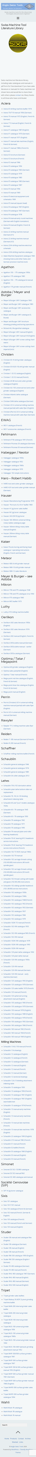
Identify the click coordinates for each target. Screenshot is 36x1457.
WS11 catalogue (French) (13, 425)
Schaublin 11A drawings (12, 1050)
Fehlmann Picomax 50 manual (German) (18, 447)
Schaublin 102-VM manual (13, 937)
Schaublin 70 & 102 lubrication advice (17, 785)
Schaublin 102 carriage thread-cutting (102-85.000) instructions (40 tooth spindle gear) (18, 862)
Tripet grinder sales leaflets (14, 1296)
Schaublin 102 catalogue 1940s (15, 896)
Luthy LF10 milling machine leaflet (16, 612)
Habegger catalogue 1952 (13, 462)
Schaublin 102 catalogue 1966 (15, 915)
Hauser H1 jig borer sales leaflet (16, 508)
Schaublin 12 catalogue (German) (16, 1062)
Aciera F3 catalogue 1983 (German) (16, 181)
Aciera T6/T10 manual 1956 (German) (17, 113)
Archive (28, 1438)
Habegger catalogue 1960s (14, 465)
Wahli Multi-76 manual (12, 1415)
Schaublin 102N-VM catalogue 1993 (17, 944)
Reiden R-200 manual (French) (15, 743)
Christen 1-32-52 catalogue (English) (17, 373)
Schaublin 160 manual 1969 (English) (17, 1037)
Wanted (15, 1442)
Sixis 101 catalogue (11, 1201)
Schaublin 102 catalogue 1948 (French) (18, 900)
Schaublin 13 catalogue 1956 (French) (17, 1091)
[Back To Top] (18, 1432)
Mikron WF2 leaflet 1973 (13, 601)
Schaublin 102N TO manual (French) (17, 923)
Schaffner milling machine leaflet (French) (19, 754)
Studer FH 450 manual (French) (15, 1270)
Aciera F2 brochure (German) (14, 155)
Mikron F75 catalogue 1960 (14, 598)
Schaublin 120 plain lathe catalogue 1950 (19, 952)
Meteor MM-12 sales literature (15, 571)
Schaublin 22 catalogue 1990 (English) (18, 1136)
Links (21, 1442)
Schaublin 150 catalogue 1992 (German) (18, 1021)
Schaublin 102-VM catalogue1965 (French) (19, 933)
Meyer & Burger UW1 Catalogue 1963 (18, 300)
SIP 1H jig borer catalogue (13, 1191)
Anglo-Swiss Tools (17, 1446)
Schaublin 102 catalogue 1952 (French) (18, 904)
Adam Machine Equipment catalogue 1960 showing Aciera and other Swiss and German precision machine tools (19, 259)
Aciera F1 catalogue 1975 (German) (16, 134)
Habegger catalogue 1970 (13, 469)
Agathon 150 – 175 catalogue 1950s (17, 272)
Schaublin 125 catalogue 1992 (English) (18, 981)
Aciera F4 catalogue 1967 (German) (16, 211)
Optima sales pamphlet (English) (16, 671)
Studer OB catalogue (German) (15, 1244)
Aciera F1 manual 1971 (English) (15, 137)
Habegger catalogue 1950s (14, 458)
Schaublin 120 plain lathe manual (16, 956)
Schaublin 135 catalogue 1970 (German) (18, 1006)
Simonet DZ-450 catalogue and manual (18, 1177)
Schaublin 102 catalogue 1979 (15, 919)
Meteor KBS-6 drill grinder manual (16, 563)
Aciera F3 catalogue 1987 (13, 185)
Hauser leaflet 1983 (18, 505)
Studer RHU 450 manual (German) (16, 1281)
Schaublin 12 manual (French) (15, 1069)
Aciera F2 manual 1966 (12, 162)
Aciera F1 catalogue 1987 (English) (16, 130)
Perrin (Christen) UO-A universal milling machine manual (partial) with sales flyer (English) (19, 705)
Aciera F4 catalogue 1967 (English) (16, 207)
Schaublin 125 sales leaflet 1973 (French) (19, 988)
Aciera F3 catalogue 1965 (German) (16, 170)
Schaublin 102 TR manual (13, 856)
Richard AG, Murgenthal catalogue (16, 328)
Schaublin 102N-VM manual (14, 948)
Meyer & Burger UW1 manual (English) (18, 332)
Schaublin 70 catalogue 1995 (14, 828)
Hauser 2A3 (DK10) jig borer (14, 516)
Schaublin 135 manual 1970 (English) (17, 1010)
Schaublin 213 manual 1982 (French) (17, 1140)
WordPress (15, 1449)
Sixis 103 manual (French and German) (18, 1223)
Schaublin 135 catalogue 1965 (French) (18, 1003)
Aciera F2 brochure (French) (14, 159)
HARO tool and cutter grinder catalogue (18, 484)
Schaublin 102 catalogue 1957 (15, 911)
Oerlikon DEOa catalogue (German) (17, 653)
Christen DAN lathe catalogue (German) (18, 401)
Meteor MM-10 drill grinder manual (17, 567)
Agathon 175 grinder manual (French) (18, 287)
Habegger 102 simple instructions (16, 473)
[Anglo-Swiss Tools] (18, 9)
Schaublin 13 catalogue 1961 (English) (18, 1095)
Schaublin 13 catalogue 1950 (14, 1087)
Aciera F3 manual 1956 (12, 189)
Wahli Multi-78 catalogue (13, 1411)
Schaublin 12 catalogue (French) (15, 1058)
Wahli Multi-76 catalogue (13, 1408)
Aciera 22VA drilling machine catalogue (18, 252)
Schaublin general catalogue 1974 (16, 768)
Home (6, 1438)
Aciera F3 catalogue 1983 (13, 177)
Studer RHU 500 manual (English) (16, 1285)
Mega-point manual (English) (14, 692)
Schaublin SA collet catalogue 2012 (16, 776)
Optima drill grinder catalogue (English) (18, 667)
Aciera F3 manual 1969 (12, 193)
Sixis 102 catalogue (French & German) (18, 1209)
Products (13, 1438)
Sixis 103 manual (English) (13, 1227)
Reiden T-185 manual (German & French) (19, 739)
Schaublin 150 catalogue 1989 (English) (18, 1014)
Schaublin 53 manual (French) (15, 1159)
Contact (21, 1438)
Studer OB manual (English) (14, 1248)
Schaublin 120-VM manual (13, 966)
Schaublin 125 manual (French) (15, 992)
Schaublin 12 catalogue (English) (16, 1054)
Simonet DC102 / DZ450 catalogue (16, 1169)
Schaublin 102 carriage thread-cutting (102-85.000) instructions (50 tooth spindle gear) (18, 872)
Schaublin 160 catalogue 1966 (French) (18, 1025)
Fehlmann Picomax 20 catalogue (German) (19, 443)
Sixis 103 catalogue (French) (14, 1219)
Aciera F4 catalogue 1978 (13, 214)
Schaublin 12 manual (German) (15, 1073)
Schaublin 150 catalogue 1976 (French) (18, 1018)
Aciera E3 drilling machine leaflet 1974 (18, 109)
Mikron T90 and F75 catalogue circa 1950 (19, 594)
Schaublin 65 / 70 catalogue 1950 (16, 816)
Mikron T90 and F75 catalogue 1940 (17, 590)
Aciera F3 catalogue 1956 (13, 166)
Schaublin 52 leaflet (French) (14, 1148)
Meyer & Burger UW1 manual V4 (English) (19, 336)
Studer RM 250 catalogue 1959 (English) (18, 1256)
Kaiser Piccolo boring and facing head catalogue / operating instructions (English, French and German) (18, 550)
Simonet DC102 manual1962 (14, 1173)
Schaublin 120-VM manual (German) (17, 970)
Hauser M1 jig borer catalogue (15, 512)
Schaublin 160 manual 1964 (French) (17, 1033)
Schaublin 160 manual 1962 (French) (17, 1029)
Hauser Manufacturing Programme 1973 (19, 501)
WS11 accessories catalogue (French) (17, 429)
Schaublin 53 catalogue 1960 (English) (18, 1151)
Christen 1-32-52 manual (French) (16, 377)
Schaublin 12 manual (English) (15, 1065)
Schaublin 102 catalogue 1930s (15, 892)
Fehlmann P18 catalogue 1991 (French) (18, 440)
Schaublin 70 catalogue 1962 (14, 820)
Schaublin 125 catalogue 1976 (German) (18, 984)
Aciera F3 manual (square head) (15, 203)
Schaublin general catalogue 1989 (16, 772)
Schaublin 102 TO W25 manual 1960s (17, 852)
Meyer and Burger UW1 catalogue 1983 (18, 304)
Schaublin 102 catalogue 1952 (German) (18, 907)
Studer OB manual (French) (14, 1252)
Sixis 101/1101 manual (12, 1205)
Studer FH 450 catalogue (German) (16, 1266)
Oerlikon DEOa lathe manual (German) (18, 643)
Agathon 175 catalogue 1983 (14, 276)
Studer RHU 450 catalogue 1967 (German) (19, 1274)
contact (18, 95)
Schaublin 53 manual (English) (15, 1155)
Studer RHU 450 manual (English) (16, 1277)
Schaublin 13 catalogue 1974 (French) (17, 1105)
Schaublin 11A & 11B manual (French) (17, 1046)
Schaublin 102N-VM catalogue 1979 (17, 941)
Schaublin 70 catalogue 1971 (14, 824)
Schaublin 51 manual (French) (15, 1144)
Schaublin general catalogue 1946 (16, 764)
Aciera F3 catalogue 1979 (13, 174)
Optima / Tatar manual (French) (15, 675)
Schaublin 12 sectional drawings (15, 1077)
